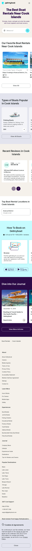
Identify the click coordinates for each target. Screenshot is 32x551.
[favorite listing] (27, 70)
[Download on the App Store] (9, 270)
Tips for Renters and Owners (10, 457)
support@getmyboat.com (9, 512)
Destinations (5, 454)
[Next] (18, 189)
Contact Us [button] (5, 384)
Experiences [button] (6, 407)
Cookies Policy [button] (6, 372)
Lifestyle (4, 448)
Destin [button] (4, 494)
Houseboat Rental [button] (7, 421)
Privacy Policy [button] (6, 369)
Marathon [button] (4, 497)
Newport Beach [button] (6, 482)
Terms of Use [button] (20, 531)
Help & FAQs (5, 506)
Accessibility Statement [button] (8, 375)
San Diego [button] (5, 476)
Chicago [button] (4, 485)
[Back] (14, 189)
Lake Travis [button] (5, 479)
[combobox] (13, 30)
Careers (4, 360)
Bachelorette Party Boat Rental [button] (10, 433)
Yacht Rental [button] (5, 427)
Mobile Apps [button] (5, 399)
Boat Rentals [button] (5, 412)
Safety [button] (4, 402)
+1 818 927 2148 (6, 509)
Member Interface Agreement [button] (10, 378)
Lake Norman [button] (5, 488)
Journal (4, 441)
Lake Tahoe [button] (5, 473)
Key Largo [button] (5, 491)
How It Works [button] (5, 393)
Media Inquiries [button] (6, 363)
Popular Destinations (9, 462)
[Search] (28, 31)
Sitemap (4, 381)
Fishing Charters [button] (6, 418)
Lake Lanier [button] (5, 470)
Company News (6, 445)
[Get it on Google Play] (22, 270)
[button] (15, 60)
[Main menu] (29, 3)
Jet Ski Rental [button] (6, 415)
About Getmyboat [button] (7, 357)
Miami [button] (3, 467)
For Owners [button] (5, 396)
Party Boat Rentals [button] (7, 436)
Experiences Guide (7, 451)
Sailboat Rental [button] (6, 430)
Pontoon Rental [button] (6, 424)
